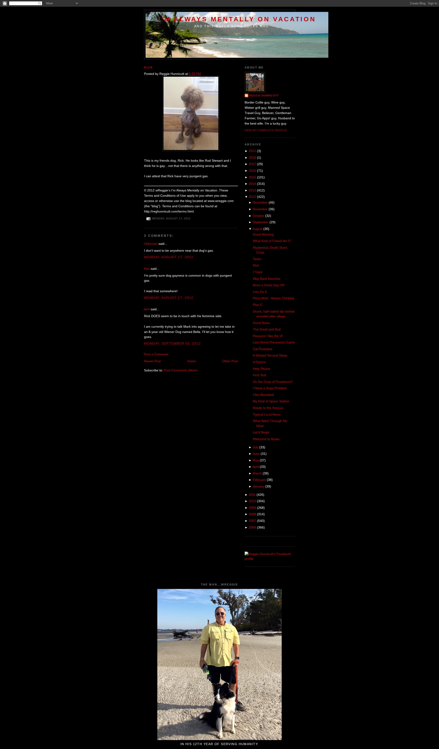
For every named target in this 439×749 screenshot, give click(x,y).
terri (147, 309)
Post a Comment (156, 354)
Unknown (151, 243)
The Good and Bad (267, 329)
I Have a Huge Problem (270, 388)
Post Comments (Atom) (181, 370)
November (260, 209)
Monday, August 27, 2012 (168, 257)
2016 (252, 170)
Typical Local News (267, 414)
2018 (252, 157)
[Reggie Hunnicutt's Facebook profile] (270, 559)
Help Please (261, 368)
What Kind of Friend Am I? (272, 241)
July (255, 447)
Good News (261, 323)
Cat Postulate (262, 349)
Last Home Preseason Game (274, 342)
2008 (252, 514)
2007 (252, 521)
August (257, 229)
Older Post (230, 361)
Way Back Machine (266, 279)
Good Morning (263, 234)
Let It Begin (261, 432)
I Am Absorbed (263, 395)
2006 (252, 527)
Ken (147, 268)
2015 (252, 177)
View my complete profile (266, 130)
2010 (252, 501)
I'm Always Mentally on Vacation (237, 19)
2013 (252, 190)
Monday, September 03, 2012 (172, 343)
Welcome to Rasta (266, 439)
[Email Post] (148, 218)
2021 (252, 151)
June (256, 453)
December (260, 202)
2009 (252, 507)
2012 (252, 197)
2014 (252, 183)
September (261, 222)
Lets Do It (260, 292)
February (259, 480)
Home (191, 361)
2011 (252, 494)
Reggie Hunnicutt (264, 95)
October (258, 216)
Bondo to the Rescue (268, 408)
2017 (252, 164)
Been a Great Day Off (268, 285)
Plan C (257, 305)
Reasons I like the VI (268, 336)
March (257, 473)
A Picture (259, 362)
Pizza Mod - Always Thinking (273, 298)
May (256, 460)
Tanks (257, 259)
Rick (148, 67)
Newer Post (152, 361)
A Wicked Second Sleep (270, 355)
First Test (259, 375)
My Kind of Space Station (271, 401)
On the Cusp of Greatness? (273, 382)
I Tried (257, 272)
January (258, 486)
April (255, 466)
